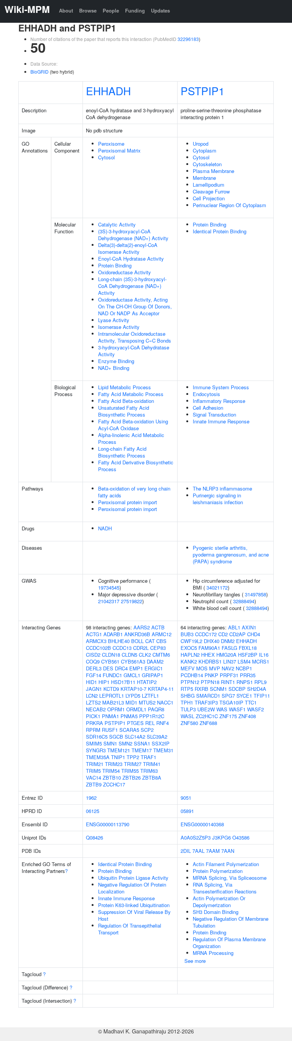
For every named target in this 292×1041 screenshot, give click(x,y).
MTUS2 (147, 702)
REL (150, 722)
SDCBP (237, 688)
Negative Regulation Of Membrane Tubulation (230, 922)
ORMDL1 (136, 709)
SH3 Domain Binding (215, 911)
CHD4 (253, 634)
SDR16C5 (97, 736)
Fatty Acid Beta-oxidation (126, 400)
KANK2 (189, 661)
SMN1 (110, 743)
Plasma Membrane (213, 171)
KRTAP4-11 (161, 688)
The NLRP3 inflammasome (222, 488)
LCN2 (92, 695)
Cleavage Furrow (211, 191)
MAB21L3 (113, 702)
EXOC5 (189, 647)
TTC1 (251, 702)
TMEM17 (142, 750)
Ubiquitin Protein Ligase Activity (133, 877)
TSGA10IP (231, 702)
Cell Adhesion (208, 407)
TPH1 (187, 702)
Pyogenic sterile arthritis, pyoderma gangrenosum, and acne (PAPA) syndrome (231, 554)
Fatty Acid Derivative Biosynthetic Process (135, 466)
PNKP (211, 675)
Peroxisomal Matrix (119, 150)
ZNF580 (189, 722)
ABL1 (234, 627)
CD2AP (237, 634)
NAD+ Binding (113, 367)
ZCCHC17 (114, 784)
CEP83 (158, 647)
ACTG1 (94, 634)
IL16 (263, 654)
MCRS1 (260, 661)
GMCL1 (132, 675)
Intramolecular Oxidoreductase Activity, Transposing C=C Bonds (134, 337)
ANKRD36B (137, 634)
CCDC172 (206, 634)
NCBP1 (244, 668)
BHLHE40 (119, 641)
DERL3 (94, 668)
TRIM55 (130, 770)
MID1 (131, 702)
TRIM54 (111, 770)
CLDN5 (129, 654)
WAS (221, 709)
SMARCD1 (208, 695)
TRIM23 (113, 763)
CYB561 (110, 661)
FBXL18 (248, 647)
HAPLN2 (190, 654)
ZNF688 (208, 722)
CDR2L (141, 647)
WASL (187, 716)
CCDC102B (98, 647)
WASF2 (255, 709)
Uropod (200, 143)
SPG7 (228, 695)
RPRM (93, 729)
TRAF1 (148, 757)
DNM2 (228, 641)
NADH (105, 528)
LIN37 (229, 661)
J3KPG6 (221, 837)
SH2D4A (256, 688)
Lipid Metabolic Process (124, 387)
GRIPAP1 (152, 675)
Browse (88, 10)
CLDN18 (111, 654)
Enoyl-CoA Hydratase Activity (131, 258)
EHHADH (108, 90)
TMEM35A (98, 757)
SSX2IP (161, 743)
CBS (161, 641)
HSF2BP (247, 654)
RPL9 (260, 682)
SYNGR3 (96, 750)
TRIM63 (149, 770)
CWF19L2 (191, 641)
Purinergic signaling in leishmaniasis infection (218, 499)
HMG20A (226, 654)
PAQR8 (156, 709)
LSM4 (244, 661)
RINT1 (228, 682)
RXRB (201, 688)
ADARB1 (113, 634)
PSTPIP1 (203, 90)
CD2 (223, 634)
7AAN (227, 850)
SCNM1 (218, 688)
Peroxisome (111, 143)
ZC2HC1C (207, 716)
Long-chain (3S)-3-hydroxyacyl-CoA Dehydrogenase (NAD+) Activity (132, 285)
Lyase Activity (113, 320)
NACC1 (165, 702)
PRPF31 (229, 675)
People (111, 10)
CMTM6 (161, 654)
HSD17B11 (123, 682)
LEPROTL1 (111, 695)
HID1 (91, 682)
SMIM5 (94, 743)
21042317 (108, 601)
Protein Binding (115, 265)
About (66, 10)
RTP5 (187, 688)
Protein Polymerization (218, 870)
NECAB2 (96, 709)
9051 (186, 797)
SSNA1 (142, 743)
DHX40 (211, 641)
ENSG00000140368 (202, 824)
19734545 (108, 587)
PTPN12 (190, 682)
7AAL (198, 850)
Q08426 (94, 837)
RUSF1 (110, 729)
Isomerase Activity (119, 326)
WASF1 (237, 709)
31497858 (255, 594)
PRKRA (94, 722)
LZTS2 (93, 702)
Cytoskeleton (207, 164)
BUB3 (187, 634)
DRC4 (121, 668)
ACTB (158, 627)
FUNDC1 (112, 675)
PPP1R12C (151, 716)
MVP (214, 668)
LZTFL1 (150, 695)
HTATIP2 (147, 682)
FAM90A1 (209, 647)
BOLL (137, 641)
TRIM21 (94, 763)
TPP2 (133, 757)
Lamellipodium (208, 184)
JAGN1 (94, 688)
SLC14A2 (135, 736)
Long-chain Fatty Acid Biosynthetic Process (122, 452)
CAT (150, 641)
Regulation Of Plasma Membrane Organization (229, 943)
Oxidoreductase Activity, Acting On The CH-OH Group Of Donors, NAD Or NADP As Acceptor (135, 306)
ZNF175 (228, 716)
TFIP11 (262, 695)
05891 (187, 811)
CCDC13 (122, 647)
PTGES (135, 722)
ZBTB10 (112, 777)
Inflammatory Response (219, 400)
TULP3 (188, 709)
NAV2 (228, 668)
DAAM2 (155, 661)
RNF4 (162, 722)
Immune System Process (221, 387)
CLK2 (145, 654)
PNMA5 (129, 716)
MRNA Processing (213, 952)
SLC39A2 (157, 736)
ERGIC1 (153, 668)
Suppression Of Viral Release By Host (134, 915)
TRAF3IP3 (206, 702)
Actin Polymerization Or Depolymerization (219, 902)
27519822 (131, 601)
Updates (160, 10)
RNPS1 (244, 682)
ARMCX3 (96, 641)
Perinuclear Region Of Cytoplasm (229, 205)
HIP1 (104, 682)
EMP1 (136, 668)
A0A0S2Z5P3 (196, 837)
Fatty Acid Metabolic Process (130, 394)
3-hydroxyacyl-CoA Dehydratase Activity (133, 351)
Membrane (204, 177)
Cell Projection (209, 198)
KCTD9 (111, 688)
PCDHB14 (192, 675)
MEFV (188, 668)
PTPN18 (210, 682)
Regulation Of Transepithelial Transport (129, 929)
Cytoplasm (204, 150)
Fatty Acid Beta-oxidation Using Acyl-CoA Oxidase (133, 425)
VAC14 (93, 777)
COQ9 (93, 661)
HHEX (208, 654)
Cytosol (106, 157)
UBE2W (206, 709)
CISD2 (93, 654)
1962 (91, 797)
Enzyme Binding (116, 361)
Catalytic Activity (117, 224)
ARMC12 (161, 634)
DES (108, 668)
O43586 (240, 837)
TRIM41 (151, 763)
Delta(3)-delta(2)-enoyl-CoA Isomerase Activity (127, 248)
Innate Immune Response (221, 421)
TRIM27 (132, 763)
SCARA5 (129, 729)
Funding (135, 10)
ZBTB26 (131, 777)
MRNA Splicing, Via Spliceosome (230, 877)
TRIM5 (93, 770)
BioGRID (39, 71)
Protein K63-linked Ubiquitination (134, 905)
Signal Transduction (214, 414)
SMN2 (125, 743)
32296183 (188, 39)
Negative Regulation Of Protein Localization (132, 888)
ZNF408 (247, 716)
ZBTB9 (94, 784)
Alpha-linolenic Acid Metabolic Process (131, 438)
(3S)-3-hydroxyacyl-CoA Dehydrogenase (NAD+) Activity (133, 235)
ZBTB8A (151, 777)
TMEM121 (118, 750)
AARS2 (141, 627)
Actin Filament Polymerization (226, 864)
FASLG (229, 647)
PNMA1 (110, 716)
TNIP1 (118, 757)
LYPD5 (132, 695)
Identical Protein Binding (219, 231)
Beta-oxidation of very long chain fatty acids (134, 492)
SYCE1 (244, 695)
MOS (202, 668)
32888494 (243, 601)
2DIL (186, 850)
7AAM (213, 850)
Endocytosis (206, 394)
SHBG (188, 695)
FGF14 (93, 675)
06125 (92, 811)
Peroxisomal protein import (127, 502)
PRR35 (248, 675)
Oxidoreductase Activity (124, 272)
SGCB (116, 736)
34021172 (217, 587)
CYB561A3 (133, 661)
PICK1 (93, 716)
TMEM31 (163, 750)
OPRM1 (116, 709)
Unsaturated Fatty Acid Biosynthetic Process (123, 411)
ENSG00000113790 (107, 824)
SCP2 (147, 729)
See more (195, 960)
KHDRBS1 (210, 661)
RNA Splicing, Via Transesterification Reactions (225, 888)
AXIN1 (249, 627)
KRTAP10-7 (133, 688)
